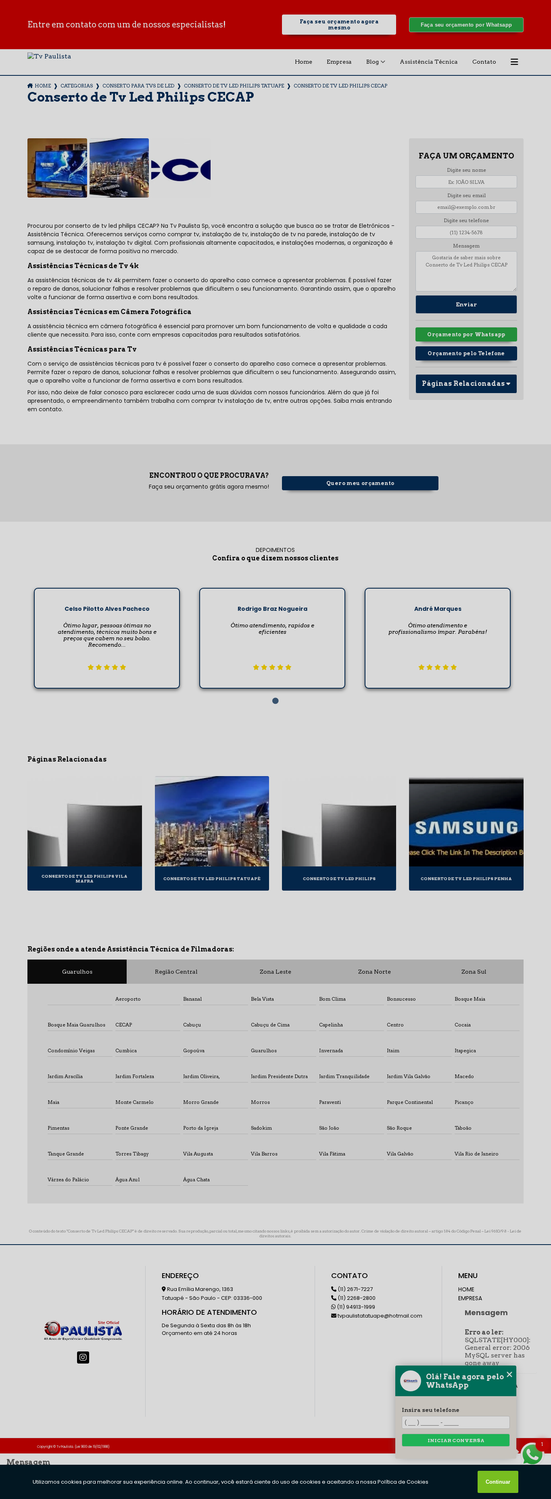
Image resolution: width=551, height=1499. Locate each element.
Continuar (498, 1482)
